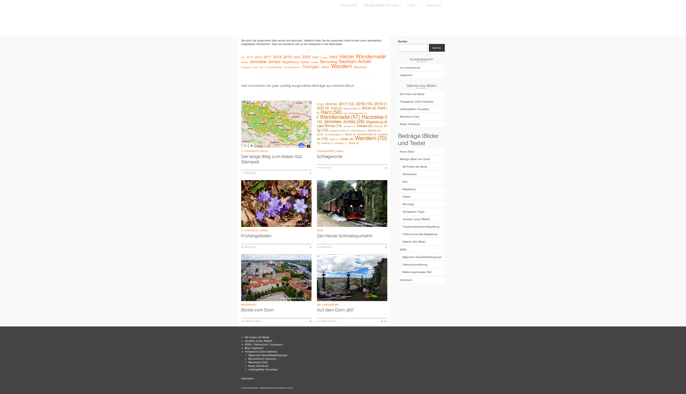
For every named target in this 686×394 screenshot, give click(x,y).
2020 (296, 57)
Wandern (341, 66)
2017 (267, 57)
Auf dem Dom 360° (335, 310)
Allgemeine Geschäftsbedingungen (268, 355)
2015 (250, 57)
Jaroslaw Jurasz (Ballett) (258, 341)
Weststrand (360, 67)
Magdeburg (290, 62)
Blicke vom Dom (257, 310)
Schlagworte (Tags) (249, 67)
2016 (258, 57)
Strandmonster (274, 67)
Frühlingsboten (256, 235)
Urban (325, 67)
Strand (262, 67)
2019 (287, 56)
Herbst (244, 62)
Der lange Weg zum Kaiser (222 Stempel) (271, 159)
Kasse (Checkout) (258, 366)
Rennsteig (328, 61)
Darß (315, 57)
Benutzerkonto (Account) (262, 358)
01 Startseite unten (254, 151)
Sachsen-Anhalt (355, 61)
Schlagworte (329, 156)
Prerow (314, 62)
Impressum (247, 378)
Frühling (323, 57)
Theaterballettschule (291, 67)
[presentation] (276, 124)
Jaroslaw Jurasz (265, 61)
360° (243, 57)
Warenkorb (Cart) (258, 362)
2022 (306, 56)
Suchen (402, 41)
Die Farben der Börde (257, 337)
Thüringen (310, 66)
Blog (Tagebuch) (254, 348)
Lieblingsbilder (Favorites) (263, 369)
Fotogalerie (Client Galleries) (261, 351)
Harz (333, 56)
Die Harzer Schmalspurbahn (344, 235)
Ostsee (304, 62)
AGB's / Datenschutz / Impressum (264, 344)
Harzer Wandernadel (362, 56)
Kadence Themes (285, 388)
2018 (277, 56)
